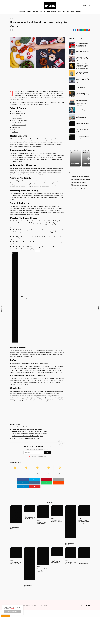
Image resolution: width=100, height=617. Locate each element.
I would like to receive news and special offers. (38, 456)
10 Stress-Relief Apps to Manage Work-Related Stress (26, 438)
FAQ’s (13, 129)
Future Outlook (16, 127)
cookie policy (12, 608)
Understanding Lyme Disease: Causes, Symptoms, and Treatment (29, 433)
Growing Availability (17, 118)
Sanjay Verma (17, 29)
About (45, 605)
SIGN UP (47, 452)
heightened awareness (55, 139)
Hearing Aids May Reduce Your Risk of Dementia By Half (27, 436)
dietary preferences (25, 155)
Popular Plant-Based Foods (19, 125)
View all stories (87, 149)
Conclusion (15, 132)
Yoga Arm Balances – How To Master (22, 427)
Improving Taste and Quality (19, 120)
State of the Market (17, 123)
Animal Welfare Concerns (18, 116)
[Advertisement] (37, 81)
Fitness (11, 18)
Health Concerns (16, 111)
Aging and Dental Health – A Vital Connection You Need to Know (29, 431)
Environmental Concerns (18, 113)
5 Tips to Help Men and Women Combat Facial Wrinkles (27, 429)
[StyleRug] (50, 5)
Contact (40, 605)
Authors (34, 605)
